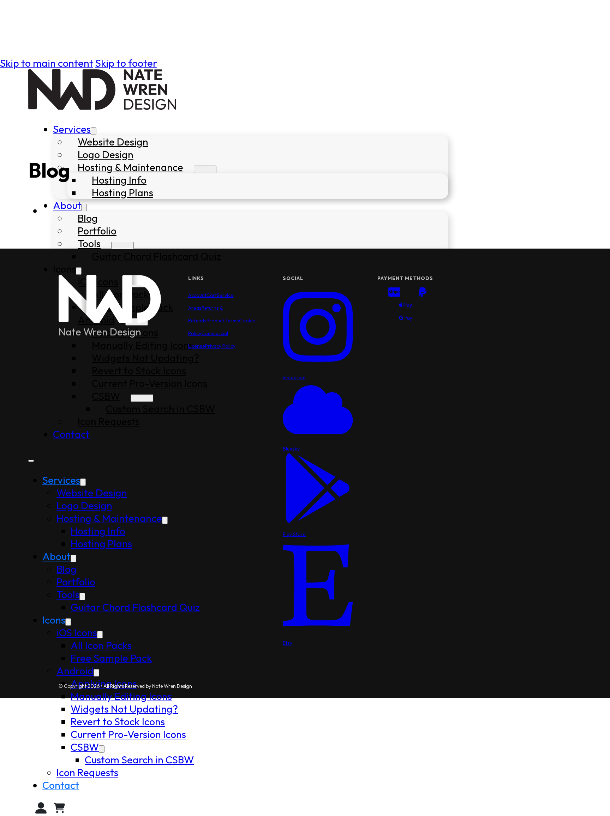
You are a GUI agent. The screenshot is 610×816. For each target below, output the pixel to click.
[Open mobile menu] (31, 461)
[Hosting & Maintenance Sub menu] (205, 169)
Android (75, 670)
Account (197, 295)
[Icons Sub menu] (79, 271)
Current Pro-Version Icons (128, 734)
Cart (212, 295)
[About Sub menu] (84, 207)
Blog (88, 218)
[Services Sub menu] (93, 131)
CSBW (85, 746)
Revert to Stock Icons (118, 721)
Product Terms (223, 320)
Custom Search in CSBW (139, 759)
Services (72, 129)
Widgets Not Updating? (124, 708)
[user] (41, 809)
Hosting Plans (122, 192)
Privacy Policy (220, 346)
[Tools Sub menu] (122, 245)
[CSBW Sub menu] (101, 749)
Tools (89, 243)
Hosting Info (119, 179)
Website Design (113, 141)
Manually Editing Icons (121, 696)
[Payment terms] (405, 306)
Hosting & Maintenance (130, 167)
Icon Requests (87, 772)
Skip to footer (126, 62)
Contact (60, 785)
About (67, 205)
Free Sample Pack (111, 657)
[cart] (59, 809)
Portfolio (97, 230)
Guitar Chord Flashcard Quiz (156, 256)
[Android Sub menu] (96, 673)
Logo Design (105, 154)
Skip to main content (46, 62)
